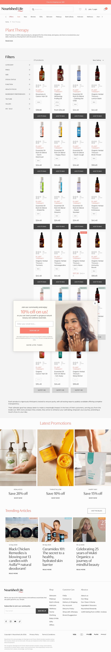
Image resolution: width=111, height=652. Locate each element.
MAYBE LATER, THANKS (34, 345)
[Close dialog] (95, 303)
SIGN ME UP (34, 330)
